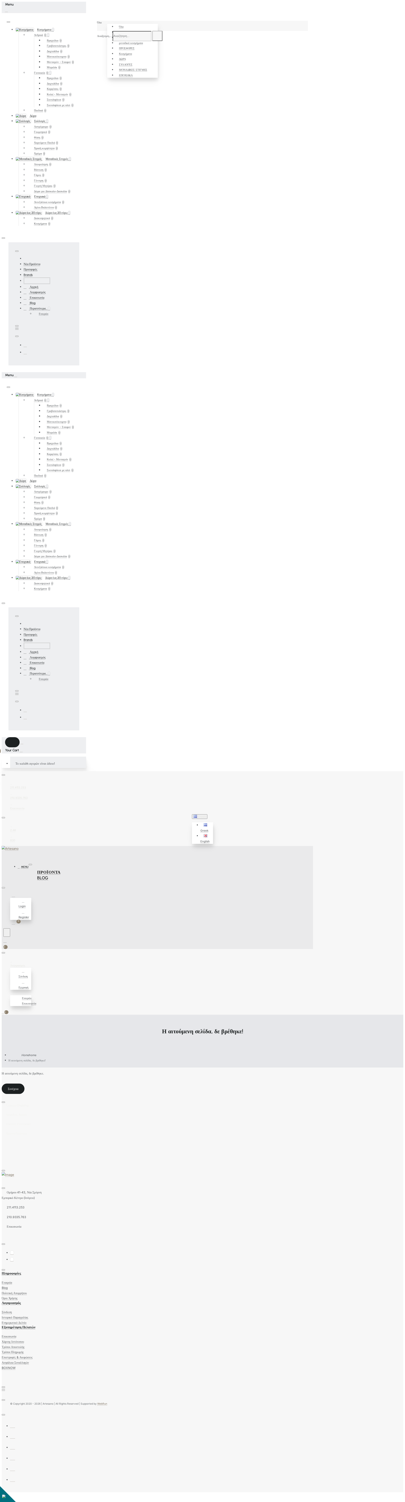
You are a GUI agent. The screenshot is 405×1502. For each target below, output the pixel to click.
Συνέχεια (13, 1089)
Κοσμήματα (125, 53)
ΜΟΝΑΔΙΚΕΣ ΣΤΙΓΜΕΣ (133, 69)
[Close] (6, 10)
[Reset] (12, 742)
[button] (206, 828)
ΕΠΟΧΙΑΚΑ (126, 75)
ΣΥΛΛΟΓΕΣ (125, 64)
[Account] (14, 895)
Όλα (121, 26)
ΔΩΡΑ (122, 59)
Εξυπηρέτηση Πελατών (18, 1327)
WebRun (102, 1403)
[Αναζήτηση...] (6, 932)
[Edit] (8, 22)
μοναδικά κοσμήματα (131, 43)
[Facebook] (25, 345)
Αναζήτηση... (104, 36)
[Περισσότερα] (12, 992)
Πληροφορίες (11, 1273)
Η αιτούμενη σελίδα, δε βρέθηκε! (27, 1060)
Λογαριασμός (11, 1303)
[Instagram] (25, 352)
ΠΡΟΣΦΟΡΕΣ (127, 48)
